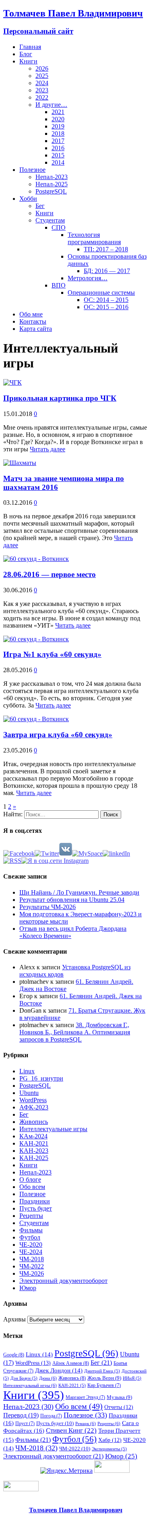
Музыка (119, 1397)
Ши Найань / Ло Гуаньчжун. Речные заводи (79, 892)
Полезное (32, 169)
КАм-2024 (33, 1136)
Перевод (21, 1415)
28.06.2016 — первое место (49, 574)
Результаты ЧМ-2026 (47, 906)
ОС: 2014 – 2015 (106, 299)
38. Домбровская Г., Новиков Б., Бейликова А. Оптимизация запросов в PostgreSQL (74, 1032)
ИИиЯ (132, 1378)
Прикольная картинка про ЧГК (59, 398)
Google (13, 1355)
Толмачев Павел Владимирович (75, 1510)
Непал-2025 (51, 184)
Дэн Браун (23, 1378)
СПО (59, 227)
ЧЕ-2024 (30, 1251)
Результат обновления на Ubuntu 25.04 (71, 899)
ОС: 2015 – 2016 (106, 307)
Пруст (25, 1423)
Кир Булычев (104, 1385)
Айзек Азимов (70, 1363)
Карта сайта (35, 328)
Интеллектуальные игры (53, 1129)
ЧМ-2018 (31, 1259)
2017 (58, 140)
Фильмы (31, 1230)
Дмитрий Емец (102, 1371)
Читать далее (47, 449)
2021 (58, 111)
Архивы (14, 1319)
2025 (41, 75)
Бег (40, 205)
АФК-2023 (33, 1107)
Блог (25, 54)
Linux (27, 1071)
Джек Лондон (59, 1370)
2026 (41, 68)
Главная (30, 46)
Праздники (34, 1201)
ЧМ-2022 (31, 1266)
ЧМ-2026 (31, 1273)
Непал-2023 (51, 176)
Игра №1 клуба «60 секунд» (52, 654)
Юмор (27, 1288)
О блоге (30, 1179)
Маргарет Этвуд (85, 1397)
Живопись (33, 1121)
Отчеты (118, 1407)
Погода (51, 1416)
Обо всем (32, 1186)
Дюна (48, 1378)
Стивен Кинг (71, 1430)
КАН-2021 (33, 1143)
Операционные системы (101, 292)
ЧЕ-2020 (30, 1244)
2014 (58, 162)
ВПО (59, 285)
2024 (41, 83)
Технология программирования (94, 238)
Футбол (29, 1237)
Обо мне (31, 314)
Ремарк (85, 1423)
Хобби (28, 198)
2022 (41, 97)
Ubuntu (29, 1092)
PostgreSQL (51, 191)
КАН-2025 (33, 1157)
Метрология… (88, 278)
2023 (41, 90)
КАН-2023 (33, 1150)
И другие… (51, 104)
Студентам (50, 220)
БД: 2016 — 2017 (107, 270)
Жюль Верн (104, 1378)
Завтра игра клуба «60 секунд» (57, 734)
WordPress (33, 1100)
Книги (28, 61)
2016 (58, 148)
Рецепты (31, 1215)
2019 (58, 126)
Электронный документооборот (63, 1280)
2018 (58, 133)
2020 (58, 119)
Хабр (110, 1440)
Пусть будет (35, 1208)
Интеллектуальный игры (30, 1385)
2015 (58, 155)
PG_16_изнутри (41, 1078)
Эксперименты (109, 1449)
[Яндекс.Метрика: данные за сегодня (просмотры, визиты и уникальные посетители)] (66, 1470)
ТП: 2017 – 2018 (106, 249)
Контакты (32, 321)
